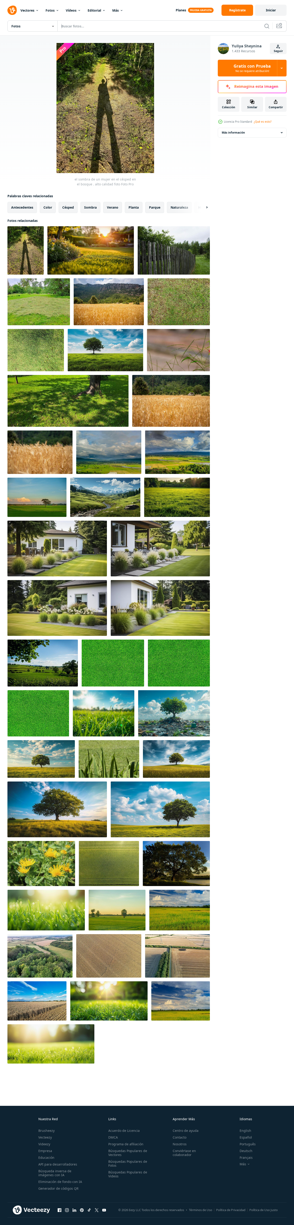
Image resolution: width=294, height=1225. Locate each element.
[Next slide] (202, 207)
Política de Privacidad (230, 1210)
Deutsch (246, 1151)
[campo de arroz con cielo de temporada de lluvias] (108, 452)
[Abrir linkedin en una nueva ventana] (74, 1210)
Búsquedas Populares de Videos (127, 1174)
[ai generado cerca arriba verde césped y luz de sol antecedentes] (46, 910)
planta (134, 207)
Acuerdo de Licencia (124, 1130)
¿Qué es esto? (262, 122)
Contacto (179, 1137)
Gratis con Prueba (252, 68)
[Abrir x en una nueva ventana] (97, 1210)
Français (246, 1157)
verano (112, 207)
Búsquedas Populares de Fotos (127, 1163)
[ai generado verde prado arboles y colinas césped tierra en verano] (105, 497)
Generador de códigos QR (58, 1188)
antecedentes (22, 207)
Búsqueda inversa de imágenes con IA (54, 1173)
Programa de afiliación (125, 1144)
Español (246, 1137)
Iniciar (271, 10)
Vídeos (71, 10)
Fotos (50, 10)
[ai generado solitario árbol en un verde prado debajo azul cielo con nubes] (105, 350)
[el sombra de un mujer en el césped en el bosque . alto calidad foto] (25, 250)
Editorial (94, 10)
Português (248, 1144)
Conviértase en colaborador (184, 1153)
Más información (233, 133)
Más (115, 10)
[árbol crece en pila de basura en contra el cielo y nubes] (174, 713)
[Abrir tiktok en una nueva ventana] (89, 1210)
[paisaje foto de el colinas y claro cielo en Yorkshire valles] (42, 663)
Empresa (45, 1151)
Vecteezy (45, 1137)
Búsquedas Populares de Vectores (127, 1153)
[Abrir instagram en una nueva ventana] (67, 1210)
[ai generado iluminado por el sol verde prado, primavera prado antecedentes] (177, 497)
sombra (90, 207)
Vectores (27, 10)
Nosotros (180, 1144)
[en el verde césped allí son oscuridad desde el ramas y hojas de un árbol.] (68, 401)
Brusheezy (46, 1130)
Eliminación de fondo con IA (60, 1181)
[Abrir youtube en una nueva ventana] (104, 1210)
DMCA (113, 1137)
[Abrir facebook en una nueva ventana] (59, 1210)
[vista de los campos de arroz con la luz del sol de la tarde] (36, 497)
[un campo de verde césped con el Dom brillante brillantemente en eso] (103, 713)
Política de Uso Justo (263, 1210)
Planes (181, 10)
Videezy (44, 1144)
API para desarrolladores (57, 1164)
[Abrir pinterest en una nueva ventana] (82, 1210)
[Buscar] (267, 26)
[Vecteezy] (12, 10)
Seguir (278, 51)
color (47, 207)
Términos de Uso (200, 1210)
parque (154, 207)
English (245, 1130)
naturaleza (179, 207)
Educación (46, 1157)
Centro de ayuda (185, 1130)
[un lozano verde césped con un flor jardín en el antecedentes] (90, 250)
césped (68, 207)
